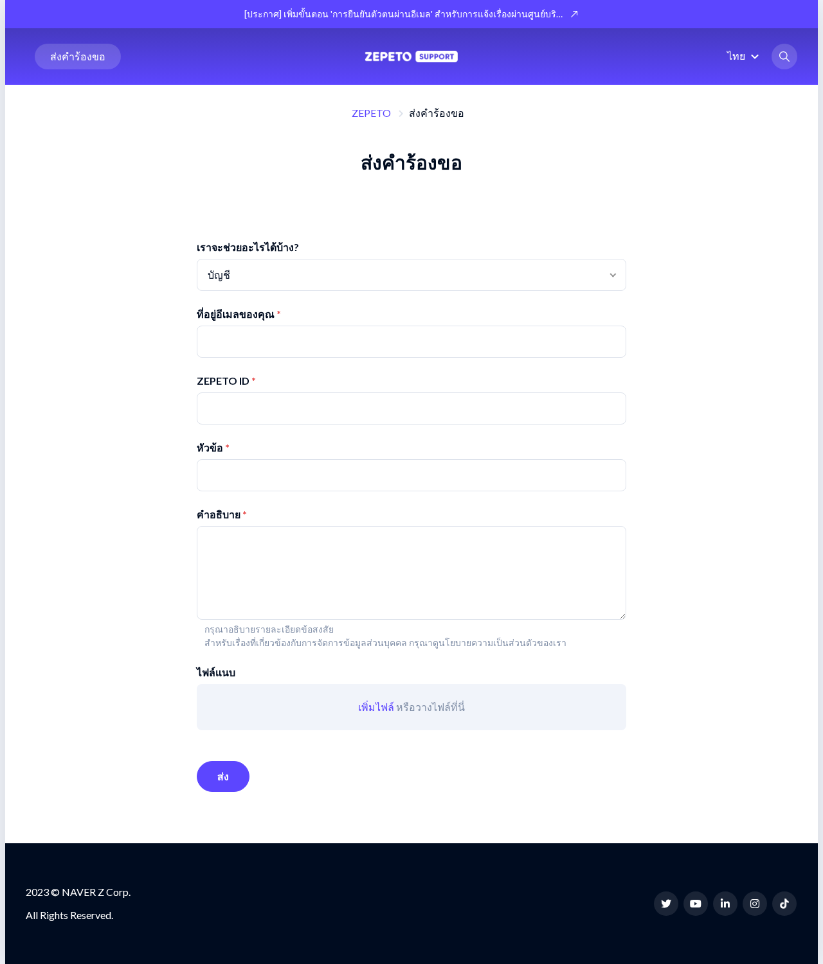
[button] (745, 55)
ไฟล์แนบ (216, 672)
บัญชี (219, 274)
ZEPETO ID (223, 380)
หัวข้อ (210, 447)
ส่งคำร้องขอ (77, 56)
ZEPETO (371, 113)
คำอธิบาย (218, 514)
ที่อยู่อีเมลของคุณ (236, 314)
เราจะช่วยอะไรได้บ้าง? (248, 247)
